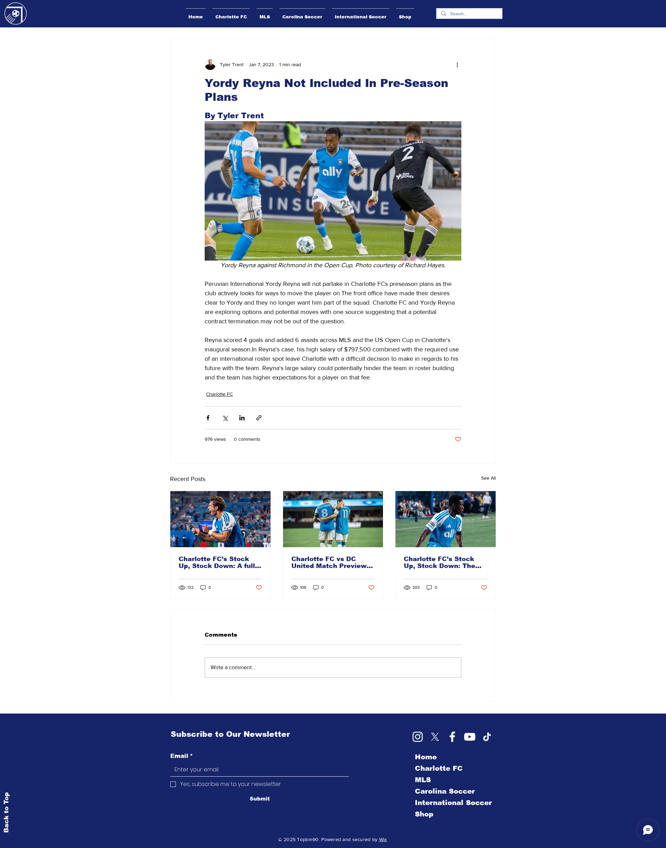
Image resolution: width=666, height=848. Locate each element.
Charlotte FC (219, 394)
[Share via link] (259, 417)
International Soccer (453, 802)
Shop (424, 814)
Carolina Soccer (445, 791)
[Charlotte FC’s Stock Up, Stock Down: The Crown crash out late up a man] (445, 519)
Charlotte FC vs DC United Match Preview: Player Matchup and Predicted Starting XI (330, 562)
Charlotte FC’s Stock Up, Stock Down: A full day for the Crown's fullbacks (217, 562)
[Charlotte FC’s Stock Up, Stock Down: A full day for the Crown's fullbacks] (220, 519)
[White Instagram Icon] (418, 737)
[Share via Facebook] (208, 417)
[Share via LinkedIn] (242, 417)
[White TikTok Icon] (487, 737)
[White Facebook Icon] (452, 737)
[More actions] (457, 64)
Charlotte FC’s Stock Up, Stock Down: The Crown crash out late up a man (445, 562)
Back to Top (6, 812)
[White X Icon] (435, 737)
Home (426, 757)
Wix (383, 839)
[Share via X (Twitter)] (225, 417)
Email (181, 756)
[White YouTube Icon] (470, 737)
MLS (423, 780)
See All (488, 478)
